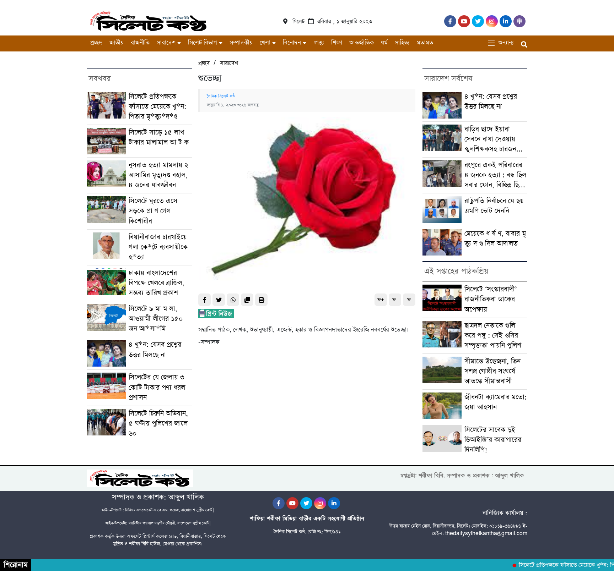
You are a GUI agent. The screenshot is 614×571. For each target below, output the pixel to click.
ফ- (395, 299)
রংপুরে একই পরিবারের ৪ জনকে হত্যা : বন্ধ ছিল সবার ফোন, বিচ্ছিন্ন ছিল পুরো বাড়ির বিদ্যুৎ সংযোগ (495, 175)
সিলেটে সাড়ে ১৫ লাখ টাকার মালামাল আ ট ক (159, 137)
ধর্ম (384, 43)
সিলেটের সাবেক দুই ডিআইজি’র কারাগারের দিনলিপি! (492, 440)
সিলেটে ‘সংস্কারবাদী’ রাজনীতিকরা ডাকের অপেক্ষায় (490, 299)
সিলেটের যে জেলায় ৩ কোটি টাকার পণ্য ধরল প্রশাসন (157, 387)
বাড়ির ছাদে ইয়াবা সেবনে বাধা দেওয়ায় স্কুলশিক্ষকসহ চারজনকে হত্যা (493, 139)
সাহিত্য (402, 43)
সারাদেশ (166, 43)
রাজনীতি (140, 43)
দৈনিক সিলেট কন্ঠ (221, 96)
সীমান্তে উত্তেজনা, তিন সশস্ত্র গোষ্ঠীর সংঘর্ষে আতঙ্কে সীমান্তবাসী (492, 371)
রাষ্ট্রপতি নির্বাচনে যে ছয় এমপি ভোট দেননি (494, 206)
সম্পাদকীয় (241, 43)
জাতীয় (116, 43)
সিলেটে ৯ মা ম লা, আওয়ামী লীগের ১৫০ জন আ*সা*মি (156, 319)
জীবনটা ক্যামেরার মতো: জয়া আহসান (495, 402)
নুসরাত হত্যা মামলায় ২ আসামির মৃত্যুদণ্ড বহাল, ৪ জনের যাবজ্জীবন (158, 175)
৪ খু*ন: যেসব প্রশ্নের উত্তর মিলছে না (155, 349)
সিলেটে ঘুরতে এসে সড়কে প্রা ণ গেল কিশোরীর (153, 211)
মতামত (425, 43)
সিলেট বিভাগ (202, 43)
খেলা (265, 43)
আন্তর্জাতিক (361, 43)
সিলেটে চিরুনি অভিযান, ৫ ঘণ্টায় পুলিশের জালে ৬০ (158, 423)
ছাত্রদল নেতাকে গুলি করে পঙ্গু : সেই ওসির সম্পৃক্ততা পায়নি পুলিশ (492, 335)
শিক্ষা (336, 43)
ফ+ (380, 299)
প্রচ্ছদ (96, 43)
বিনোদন (292, 43)
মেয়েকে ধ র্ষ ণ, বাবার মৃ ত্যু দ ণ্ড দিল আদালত (495, 238)
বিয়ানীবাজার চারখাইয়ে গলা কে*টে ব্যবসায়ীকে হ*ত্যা (158, 247)
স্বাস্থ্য (318, 43)
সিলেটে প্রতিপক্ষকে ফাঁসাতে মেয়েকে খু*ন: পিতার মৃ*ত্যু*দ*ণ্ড (157, 106)
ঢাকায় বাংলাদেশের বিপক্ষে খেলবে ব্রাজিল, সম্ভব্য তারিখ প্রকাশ (156, 283)
